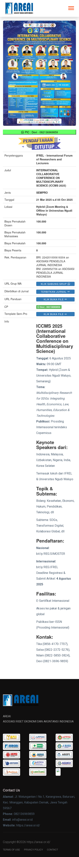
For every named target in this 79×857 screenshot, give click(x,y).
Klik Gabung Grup (54, 283)
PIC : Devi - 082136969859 (41, 132)
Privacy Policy (33, 849)
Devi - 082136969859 (50, 306)
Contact (52, 849)
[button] (71, 7)
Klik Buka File (54, 299)
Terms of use (11, 849)
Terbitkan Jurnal (54, 291)
